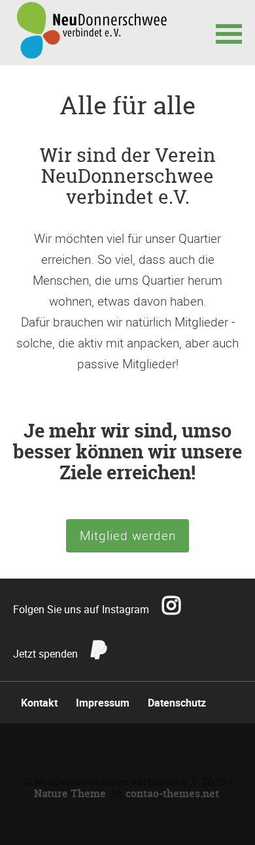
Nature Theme (70, 793)
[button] (229, 33)
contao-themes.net (172, 793)
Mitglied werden (128, 535)
